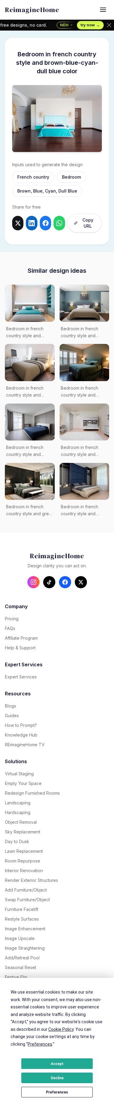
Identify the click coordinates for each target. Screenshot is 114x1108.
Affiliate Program (21, 638)
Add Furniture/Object (26, 889)
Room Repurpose (22, 860)
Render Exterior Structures (31, 880)
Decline (57, 1078)
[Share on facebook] (45, 223)
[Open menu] (103, 10)
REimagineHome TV (25, 744)
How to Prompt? (21, 725)
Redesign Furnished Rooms (32, 793)
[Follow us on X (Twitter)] (81, 582)
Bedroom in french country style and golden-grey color (79, 510)
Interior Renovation (24, 870)
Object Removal (21, 822)
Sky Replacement (22, 831)
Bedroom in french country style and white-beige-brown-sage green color (81, 392)
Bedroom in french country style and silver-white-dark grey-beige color (84, 451)
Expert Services (21, 676)
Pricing (12, 618)
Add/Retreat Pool (22, 957)
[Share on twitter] (17, 223)
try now (90, 24)
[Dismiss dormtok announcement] (109, 25)
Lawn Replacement (24, 851)
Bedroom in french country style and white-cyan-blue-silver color (28, 332)
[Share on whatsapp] (59, 223)
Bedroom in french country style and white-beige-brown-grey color (26, 451)
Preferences (57, 1092)
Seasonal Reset (20, 967)
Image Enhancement (25, 928)
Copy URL (87, 223)
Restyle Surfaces (22, 919)
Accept (57, 1064)
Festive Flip (16, 977)
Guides (12, 715)
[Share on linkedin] (31, 223)
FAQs (10, 628)
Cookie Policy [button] (61, 1029)
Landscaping (17, 802)
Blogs (10, 705)
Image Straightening (25, 948)
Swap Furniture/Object (27, 899)
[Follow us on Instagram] (33, 582)
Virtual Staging (19, 773)
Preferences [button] (40, 1044)
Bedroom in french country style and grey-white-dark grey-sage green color (29, 510)
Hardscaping (17, 812)
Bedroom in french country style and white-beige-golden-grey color (82, 332)
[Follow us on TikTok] (49, 582)
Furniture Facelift (21, 909)
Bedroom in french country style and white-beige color (24, 392)
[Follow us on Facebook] (65, 582)
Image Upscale (20, 938)
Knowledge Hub (21, 734)
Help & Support (20, 647)
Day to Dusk (17, 841)
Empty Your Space (23, 783)
